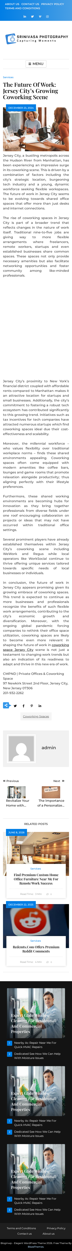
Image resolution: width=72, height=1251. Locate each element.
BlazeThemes (36, 1246)
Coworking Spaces (36, 716)
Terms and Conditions (22, 8)
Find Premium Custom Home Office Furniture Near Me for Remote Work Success (36, 879)
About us (12, 4)
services (8, 77)
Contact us (30, 4)
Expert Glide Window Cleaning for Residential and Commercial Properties (33, 1023)
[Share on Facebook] (23, 706)
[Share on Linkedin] (40, 706)
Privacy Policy (52, 4)
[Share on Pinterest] (32, 706)
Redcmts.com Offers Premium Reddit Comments (36, 949)
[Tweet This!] (15, 706)
